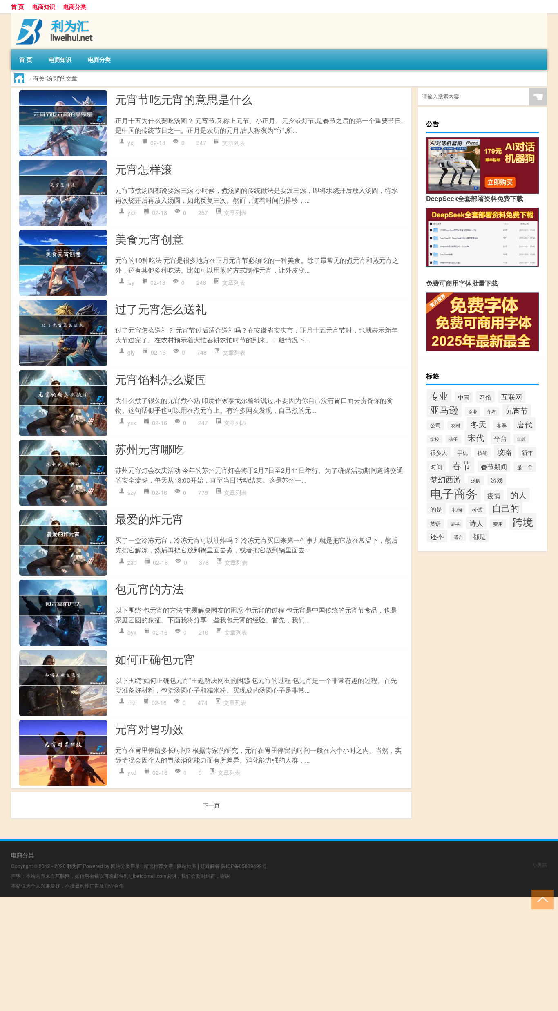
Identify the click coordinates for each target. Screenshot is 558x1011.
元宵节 (517, 410)
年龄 (521, 439)
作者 (491, 412)
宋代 (476, 437)
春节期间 (494, 466)
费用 (498, 524)
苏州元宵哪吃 (149, 449)
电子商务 (454, 492)
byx (131, 632)
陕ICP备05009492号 (244, 865)
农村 (455, 425)
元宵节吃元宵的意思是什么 (183, 99)
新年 (527, 452)
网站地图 (186, 865)
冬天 (478, 424)
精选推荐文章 (158, 865)
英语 (435, 524)
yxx (131, 422)
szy (131, 492)
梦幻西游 (445, 479)
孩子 (453, 439)
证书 (455, 524)
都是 (479, 536)
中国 (463, 397)
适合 (458, 537)
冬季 (501, 425)
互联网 (511, 397)
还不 (437, 536)
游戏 (497, 480)
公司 (435, 425)
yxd (131, 772)
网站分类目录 (125, 865)
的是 (436, 508)
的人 (518, 495)
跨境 (523, 521)
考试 (477, 509)
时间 (436, 466)
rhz (131, 702)
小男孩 (539, 864)
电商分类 (74, 6)
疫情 (493, 495)
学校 (434, 439)
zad (132, 562)
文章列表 (233, 143)
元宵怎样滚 (143, 169)
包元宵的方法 (149, 588)
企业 (472, 411)
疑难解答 (210, 865)
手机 (462, 452)
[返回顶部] (540, 899)
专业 (439, 395)
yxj (130, 143)
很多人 (438, 452)
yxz (131, 212)
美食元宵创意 (149, 238)
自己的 (505, 507)
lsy (130, 282)
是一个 (525, 467)
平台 (500, 438)
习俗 (485, 396)
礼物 (457, 509)
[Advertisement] (245, 954)
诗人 (476, 523)
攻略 (504, 451)
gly (131, 352)
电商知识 (43, 6)
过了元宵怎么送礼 (161, 308)
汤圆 (476, 480)
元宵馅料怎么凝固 (161, 379)
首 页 (17, 6)
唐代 (524, 423)
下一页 (211, 805)
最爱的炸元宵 (149, 518)
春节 (461, 465)
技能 (482, 452)
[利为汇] (54, 16)
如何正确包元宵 (155, 659)
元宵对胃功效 (149, 728)
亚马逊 (444, 409)
